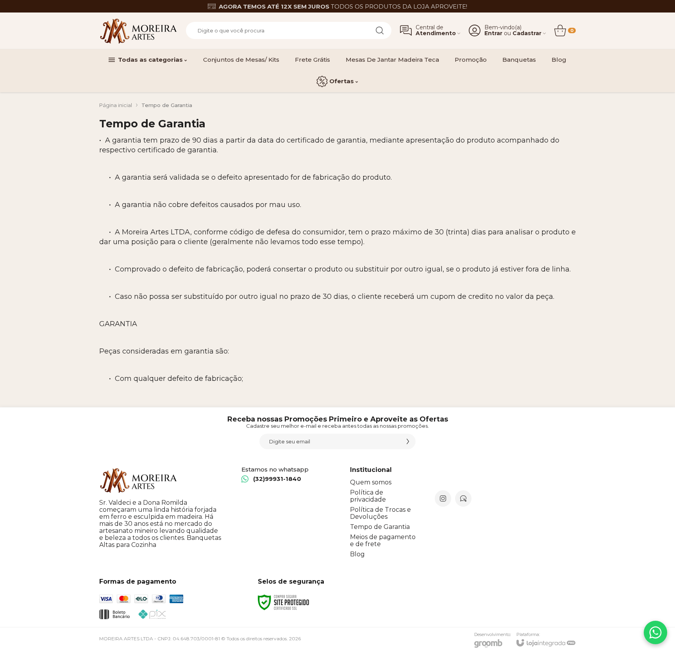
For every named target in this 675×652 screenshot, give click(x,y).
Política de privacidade (368, 496)
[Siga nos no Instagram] (443, 498)
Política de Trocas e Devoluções (380, 513)
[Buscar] (380, 30)
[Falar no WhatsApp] (655, 632)
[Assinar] (408, 441)
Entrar (493, 33)
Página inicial (115, 105)
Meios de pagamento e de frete (383, 540)
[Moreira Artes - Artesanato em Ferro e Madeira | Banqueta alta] (138, 30)
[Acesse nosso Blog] (463, 498)
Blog (357, 554)
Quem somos (370, 482)
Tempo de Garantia (380, 527)
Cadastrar (526, 33)
